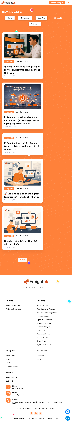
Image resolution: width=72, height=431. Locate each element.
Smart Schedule (42, 305)
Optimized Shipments (44, 320)
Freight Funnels (11, 377)
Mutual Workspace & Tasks (46, 337)
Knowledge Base (12, 366)
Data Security (19, 418)
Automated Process (44, 334)
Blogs (8, 359)
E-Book (8, 363)
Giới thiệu (40, 356)
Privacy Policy (53, 418)
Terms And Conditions (36, 418)
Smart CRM (41, 330)
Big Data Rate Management (47, 313)
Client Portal (41, 341)
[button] (68, 2)
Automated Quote (43, 316)
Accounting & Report (44, 323)
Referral (40, 359)
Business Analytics (43, 327)
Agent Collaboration (44, 345)
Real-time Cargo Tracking (46, 309)
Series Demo (10, 356)
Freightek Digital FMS (13, 305)
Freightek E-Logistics (13, 309)
